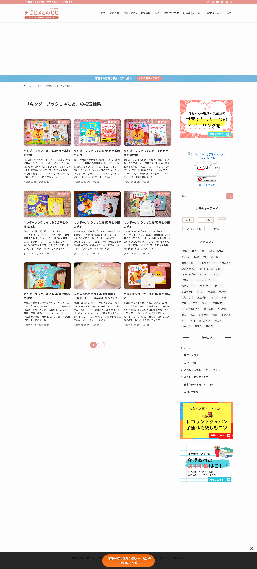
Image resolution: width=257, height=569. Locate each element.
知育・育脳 (190, 362)
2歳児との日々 (215, 251)
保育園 (222, 291)
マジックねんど (193, 228)
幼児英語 (208, 309)
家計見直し (218, 303)
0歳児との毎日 (189, 251)
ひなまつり (225, 262)
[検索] (231, 2)
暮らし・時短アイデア (196, 377)
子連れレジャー (200, 303)
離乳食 (198, 326)
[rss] (222, 2)
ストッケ (215, 274)
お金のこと (187, 262)
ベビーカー (205, 286)
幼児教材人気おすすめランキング (202, 369)
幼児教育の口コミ (191, 309)
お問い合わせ (191, 391)
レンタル (206, 220)
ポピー (218, 286)
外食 (224, 297)
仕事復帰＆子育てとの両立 (198, 384)
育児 (192, 320)
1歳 (202, 251)
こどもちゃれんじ (206, 262)
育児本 (218, 320)
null (188, 220)
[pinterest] (213, 2)
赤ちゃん (186, 326)
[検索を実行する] (229, 196)
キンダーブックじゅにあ (194, 274)
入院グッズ (187, 297)
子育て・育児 (191, 355)
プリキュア (187, 280)
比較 (192, 314)
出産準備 (201, 297)
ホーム (187, 348)
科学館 (216, 228)
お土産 (214, 257)
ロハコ (200, 291)
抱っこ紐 (221, 309)
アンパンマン (188, 268)
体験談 (211, 291)
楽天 (184, 314)
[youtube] (217, 2)
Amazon (186, 257)
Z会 (205, 257)
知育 (214, 314)
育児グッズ (204, 320)
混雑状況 (203, 314)
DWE (196, 257)
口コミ (213, 297)
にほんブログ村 (206, 158)
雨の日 (209, 326)
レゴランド (187, 291)
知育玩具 (225, 314)
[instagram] (208, 2)
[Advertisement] (128, 48)
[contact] (226, 2)
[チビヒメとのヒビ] (41, 13)
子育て (185, 303)
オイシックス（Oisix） (211, 268)
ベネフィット (188, 286)
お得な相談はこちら (149, 78)
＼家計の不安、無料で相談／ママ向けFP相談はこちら (128, 560)
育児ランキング (207, 185)
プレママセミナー (206, 280)
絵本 (184, 320)
